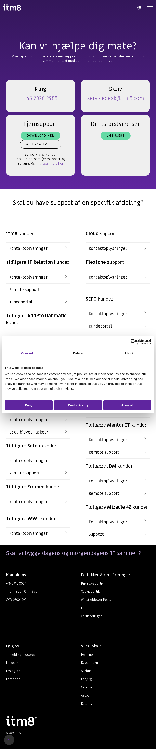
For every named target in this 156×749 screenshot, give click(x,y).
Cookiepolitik (90, 591)
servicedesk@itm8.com (115, 98)
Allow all (127, 405)
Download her (40, 136)
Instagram (13, 671)
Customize (75, 405)
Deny (28, 405)
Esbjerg (86, 679)
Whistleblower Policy (96, 600)
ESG (84, 608)
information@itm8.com (23, 591)
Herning (87, 655)
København (89, 663)
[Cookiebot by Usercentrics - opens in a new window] (133, 342)
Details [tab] (78, 353)
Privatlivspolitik (92, 583)
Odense (87, 687)
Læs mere (116, 136)
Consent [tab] (27, 353)
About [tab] (129, 353)
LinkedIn (12, 663)
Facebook (13, 679)
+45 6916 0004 (16, 583)
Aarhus (86, 671)
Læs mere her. (53, 163)
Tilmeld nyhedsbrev (21, 655)
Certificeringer (91, 616)
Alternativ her (40, 144)
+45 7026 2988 (40, 98)
